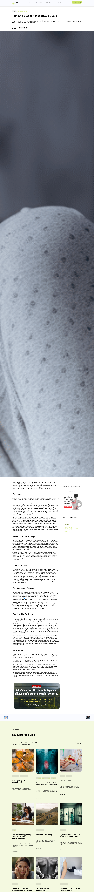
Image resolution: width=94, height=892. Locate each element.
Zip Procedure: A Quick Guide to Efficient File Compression (46, 784)
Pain (36, 2)
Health (40, 2)
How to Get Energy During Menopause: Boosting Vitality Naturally (21, 836)
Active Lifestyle (15, 776)
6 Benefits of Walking (44, 835)
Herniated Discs (66, 781)
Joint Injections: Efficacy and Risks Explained (71, 889)
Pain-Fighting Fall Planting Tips (18, 782)
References (67, 531)
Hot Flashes (14, 883)
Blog (60, 2)
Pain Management (21, 11)
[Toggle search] (29, 2)
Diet (54, 2)
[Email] (26, 28)
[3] (25, 598)
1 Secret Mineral (66, 486)
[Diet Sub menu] (56, 2)
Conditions (48, 2)
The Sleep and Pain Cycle (71, 528)
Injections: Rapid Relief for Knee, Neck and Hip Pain (70, 835)
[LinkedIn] (24, 28)
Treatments (53, 778)
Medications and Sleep (70, 526)
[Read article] (23, 760)
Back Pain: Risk (78, 2)
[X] (22, 28)
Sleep (26, 11)
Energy (13, 830)
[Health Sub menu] (43, 2)
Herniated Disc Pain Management (43, 889)
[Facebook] (20, 28)
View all (79, 743)
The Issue (66, 524)
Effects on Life (68, 527)
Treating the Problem (70, 530)
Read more (15, 796)
